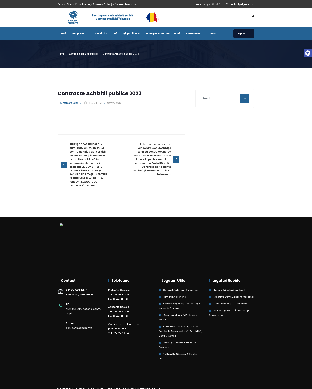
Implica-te (243, 33)
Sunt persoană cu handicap (230, 303)
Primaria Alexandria (174, 296)
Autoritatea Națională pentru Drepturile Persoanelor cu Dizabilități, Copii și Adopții (181, 331)
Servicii (100, 33)
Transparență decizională (163, 33)
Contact (211, 33)
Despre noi (79, 33)
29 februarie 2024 (69, 103)
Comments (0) (114, 103)
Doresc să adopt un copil (229, 290)
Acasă (62, 33)
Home (61, 53)
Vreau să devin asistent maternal (234, 296)
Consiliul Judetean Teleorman (181, 290)
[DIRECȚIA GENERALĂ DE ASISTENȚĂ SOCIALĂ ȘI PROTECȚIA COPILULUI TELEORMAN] (113, 17)
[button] (308, 53)
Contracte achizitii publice (83, 53)
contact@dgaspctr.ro (242, 4)
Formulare (193, 33)
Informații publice (125, 33)
